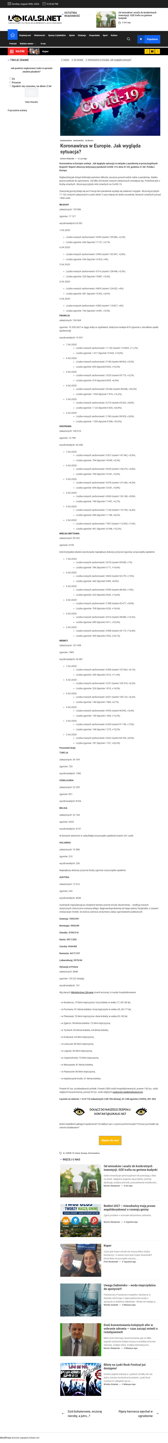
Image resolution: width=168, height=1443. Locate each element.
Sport (105, 35)
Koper (108, 1245)
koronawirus (94, 1153)
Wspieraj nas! (25, 35)
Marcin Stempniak (112, 1186)
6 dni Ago (126, 22)
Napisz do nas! (110, 1140)
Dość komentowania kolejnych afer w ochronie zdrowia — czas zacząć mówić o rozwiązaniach (131, 1328)
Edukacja (82, 35)
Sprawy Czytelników (57, 35)
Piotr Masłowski (111, 1262)
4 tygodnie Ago (129, 1262)
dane (77, 1153)
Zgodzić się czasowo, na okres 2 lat (31, 86)
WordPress (5, 1437)
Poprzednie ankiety (17, 110)
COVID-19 (70, 1153)
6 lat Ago (82, 159)
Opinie (72, 35)
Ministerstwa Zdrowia (82, 992)
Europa (84, 1153)
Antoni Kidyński (67, 159)
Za (13, 78)
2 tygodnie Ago (131, 1222)
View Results (31, 102)
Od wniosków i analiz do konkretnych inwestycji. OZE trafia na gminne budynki (137, 15)
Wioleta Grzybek (111, 1305)
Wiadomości (39, 35)
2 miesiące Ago (129, 1305)
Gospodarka (94, 35)
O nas (43, 44)
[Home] (13, 35)
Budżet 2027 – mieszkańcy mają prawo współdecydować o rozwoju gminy (129, 1207)
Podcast (13, 44)
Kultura (114, 35)
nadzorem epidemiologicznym (128, 1092)
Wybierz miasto (26, 44)
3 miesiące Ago (129, 1384)
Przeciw (16, 82)
